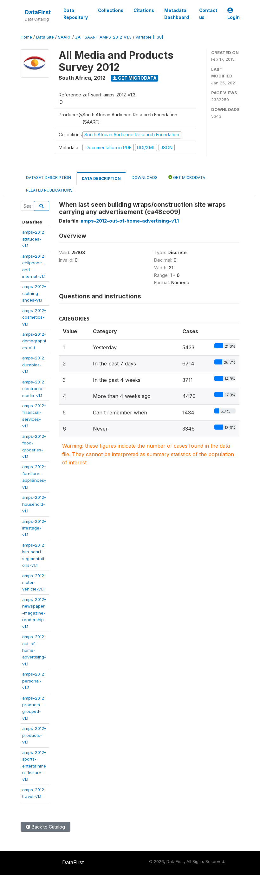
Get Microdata (137, 78)
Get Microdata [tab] (188, 177)
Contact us (208, 14)
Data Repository (75, 14)
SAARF (64, 37)
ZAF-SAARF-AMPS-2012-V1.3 (103, 37)
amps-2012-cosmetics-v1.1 (34, 317)
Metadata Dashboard (176, 14)
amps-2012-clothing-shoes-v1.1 (34, 293)
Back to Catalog (47, 826)
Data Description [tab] (101, 178)
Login (233, 17)
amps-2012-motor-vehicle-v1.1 (34, 582)
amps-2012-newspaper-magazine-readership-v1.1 (34, 613)
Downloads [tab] (145, 177)
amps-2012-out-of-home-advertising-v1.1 (34, 650)
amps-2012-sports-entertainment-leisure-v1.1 (34, 766)
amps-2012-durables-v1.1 (34, 364)
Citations (143, 10)
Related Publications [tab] (49, 190)
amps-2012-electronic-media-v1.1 (34, 388)
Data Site (45, 37)
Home (26, 37)
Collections (110, 10)
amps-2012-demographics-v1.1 (34, 341)
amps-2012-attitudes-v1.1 (34, 238)
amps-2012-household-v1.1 (34, 504)
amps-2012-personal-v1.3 (34, 680)
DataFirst (38, 12)
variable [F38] (149, 37)
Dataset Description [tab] (48, 177)
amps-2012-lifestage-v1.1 (34, 528)
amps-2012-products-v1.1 (34, 735)
